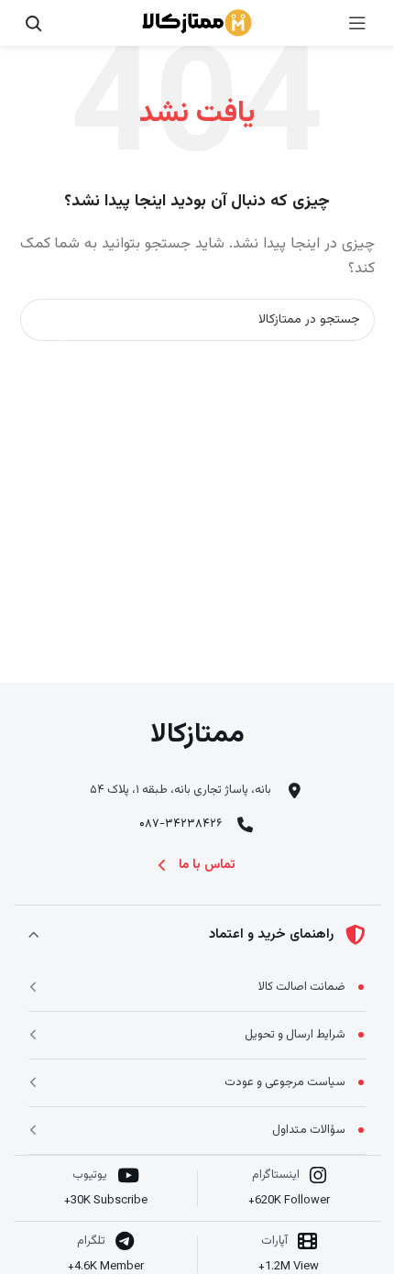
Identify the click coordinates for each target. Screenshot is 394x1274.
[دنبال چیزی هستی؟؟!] (33, 23)
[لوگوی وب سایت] (197, 23)
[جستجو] (41, 320)
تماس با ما (207, 865)
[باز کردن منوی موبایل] (357, 23)
